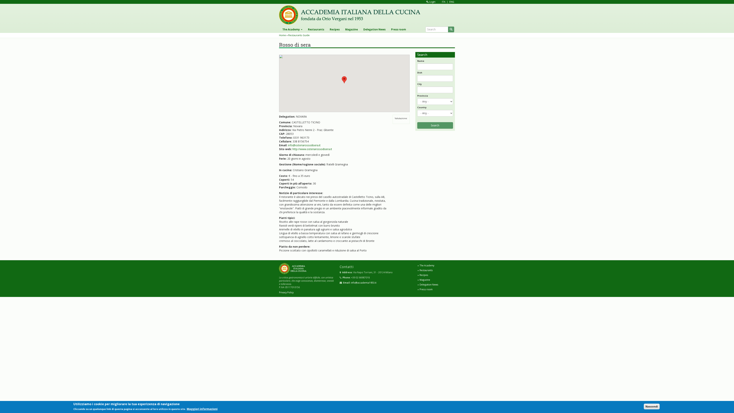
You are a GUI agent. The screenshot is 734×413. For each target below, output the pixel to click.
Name (420, 60)
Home (282, 35)
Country (421, 107)
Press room (398, 29)
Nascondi (651, 406)
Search (435, 125)
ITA (443, 1)
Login (432, 1)
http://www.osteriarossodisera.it (312, 149)
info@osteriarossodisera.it (304, 145)
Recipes (335, 29)
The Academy (291, 29)
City (419, 84)
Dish (419, 72)
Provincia (422, 95)
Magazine (351, 29)
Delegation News (374, 29)
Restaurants (316, 29)
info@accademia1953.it (363, 282)
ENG (451, 1)
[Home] (351, 14)
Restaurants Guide (299, 35)
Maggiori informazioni (202, 409)
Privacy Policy (286, 292)
